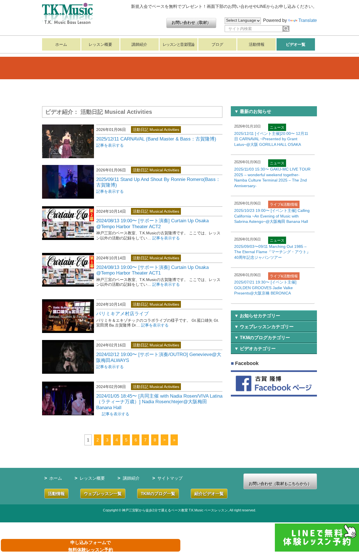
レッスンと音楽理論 (178, 44)
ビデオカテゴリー (258, 348)
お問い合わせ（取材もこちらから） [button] (280, 483)
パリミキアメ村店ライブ (122, 313)
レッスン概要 (100, 44)
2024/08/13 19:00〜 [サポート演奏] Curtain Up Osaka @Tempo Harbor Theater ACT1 (152, 270)
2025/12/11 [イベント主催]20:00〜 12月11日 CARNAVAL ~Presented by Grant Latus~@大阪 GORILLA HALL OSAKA (271, 139)
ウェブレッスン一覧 (103, 493)
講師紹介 (139, 44)
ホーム (61, 44)
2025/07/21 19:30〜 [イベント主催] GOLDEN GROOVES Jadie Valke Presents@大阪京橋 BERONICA (265, 287)
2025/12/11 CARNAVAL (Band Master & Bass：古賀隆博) (156, 139)
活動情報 (256, 44)
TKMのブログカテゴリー (265, 337)
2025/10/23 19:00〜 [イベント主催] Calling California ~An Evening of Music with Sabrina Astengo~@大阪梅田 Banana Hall (272, 216)
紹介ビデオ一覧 (209, 493)
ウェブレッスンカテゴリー (267, 326)
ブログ (217, 44)
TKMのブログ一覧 (158, 493)
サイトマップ (170, 478)
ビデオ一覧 (295, 44)
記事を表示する (110, 145)
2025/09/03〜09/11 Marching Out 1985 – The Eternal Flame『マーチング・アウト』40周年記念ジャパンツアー (272, 252)
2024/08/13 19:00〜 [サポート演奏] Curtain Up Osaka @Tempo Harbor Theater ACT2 (152, 223)
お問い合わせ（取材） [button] (191, 22)
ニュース (277, 127)
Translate (307, 20)
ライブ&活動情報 (284, 204)
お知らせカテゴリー (260, 315)
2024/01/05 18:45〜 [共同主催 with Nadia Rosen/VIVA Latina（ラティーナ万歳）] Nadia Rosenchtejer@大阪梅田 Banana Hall (159, 401)
